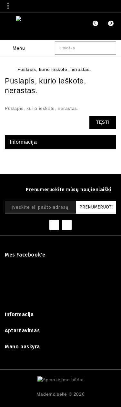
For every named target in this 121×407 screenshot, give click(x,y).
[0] (87, 26)
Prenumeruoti (96, 207)
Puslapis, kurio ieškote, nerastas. (54, 69)
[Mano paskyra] (71, 25)
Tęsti (102, 122)
